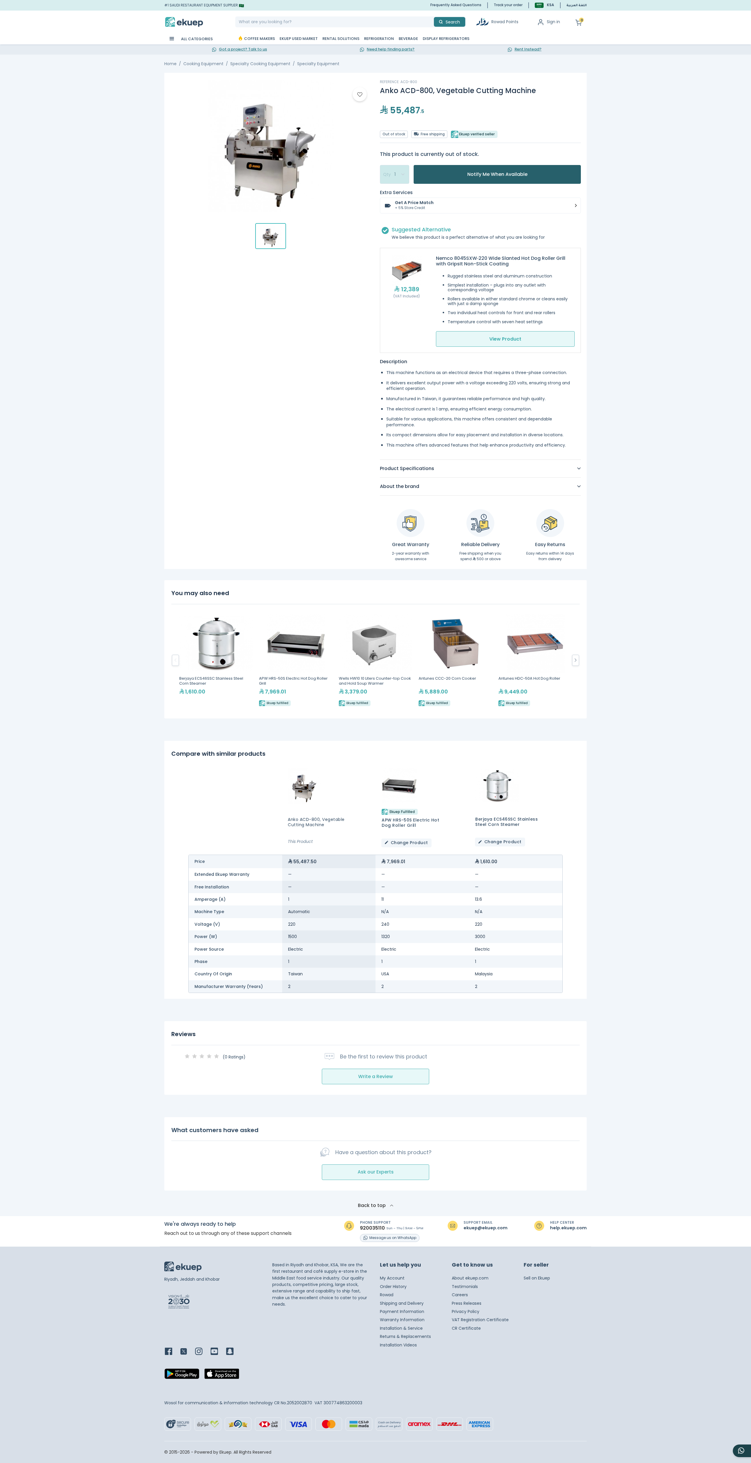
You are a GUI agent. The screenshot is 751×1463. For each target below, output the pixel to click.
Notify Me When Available (497, 174)
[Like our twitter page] (187, 1352)
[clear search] (431, 21)
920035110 (372, 1228)
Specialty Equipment (318, 64)
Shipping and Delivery (402, 1303)
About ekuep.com (470, 1278)
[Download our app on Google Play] (181, 1375)
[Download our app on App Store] (221, 1375)
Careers (460, 1295)
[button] (544, 5)
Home (170, 64)
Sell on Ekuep (537, 1278)
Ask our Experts (376, 1172)
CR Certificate (466, 1328)
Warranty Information (402, 1320)
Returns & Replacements (405, 1336)
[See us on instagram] (202, 1352)
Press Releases (466, 1303)
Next (575, 660)
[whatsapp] (742, 1451)
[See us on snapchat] (233, 1352)
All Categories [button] (196, 39)
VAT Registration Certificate (480, 1320)
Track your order (508, 4)
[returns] (550, 523)
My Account (392, 1278)
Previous (175, 660)
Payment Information (402, 1311)
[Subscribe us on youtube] (218, 1352)
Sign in (553, 22)
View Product (505, 339)
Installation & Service (401, 1328)
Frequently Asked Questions (455, 4)
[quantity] (394, 174)
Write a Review (375, 1076)
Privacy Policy (465, 1311)
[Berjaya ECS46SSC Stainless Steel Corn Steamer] (216, 660)
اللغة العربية (576, 5)
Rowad (386, 1295)
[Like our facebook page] (172, 1352)
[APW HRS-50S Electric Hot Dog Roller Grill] (296, 660)
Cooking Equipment (203, 64)
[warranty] (410, 523)
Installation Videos (398, 1345)
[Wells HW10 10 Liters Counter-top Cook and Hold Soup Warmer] (376, 660)
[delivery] (480, 523)
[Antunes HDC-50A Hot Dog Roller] (535, 660)
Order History (393, 1286)
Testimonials (465, 1286)
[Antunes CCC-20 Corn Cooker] (455, 660)
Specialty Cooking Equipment (260, 64)
